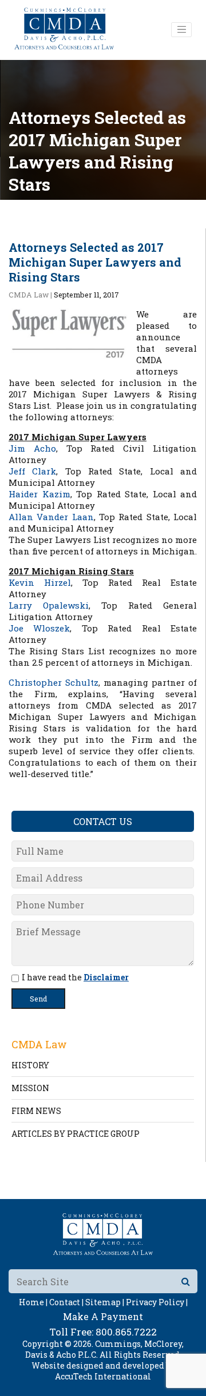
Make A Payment (103, 1316)
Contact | (66, 1302)
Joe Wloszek (39, 628)
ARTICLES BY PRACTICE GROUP (75, 1133)
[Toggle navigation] (181, 29)
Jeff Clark (32, 471)
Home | (33, 1302)
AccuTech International (103, 1376)
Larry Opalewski (49, 605)
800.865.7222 (126, 1331)
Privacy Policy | (157, 1302)
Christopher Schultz (53, 682)
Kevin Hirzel (40, 582)
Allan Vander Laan (51, 516)
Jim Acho (32, 448)
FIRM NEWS (36, 1110)
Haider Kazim (39, 494)
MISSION (30, 1088)
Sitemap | (104, 1302)
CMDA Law (29, 294)
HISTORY (30, 1065)
